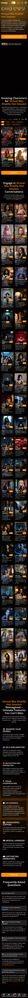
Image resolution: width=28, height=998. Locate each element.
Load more (14, 173)
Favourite (4, 119)
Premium (18, 566)
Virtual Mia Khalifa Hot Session (14, 37)
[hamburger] (26, 3)
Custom (10, 119)
